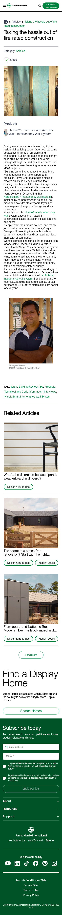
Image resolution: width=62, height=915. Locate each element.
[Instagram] (54, 863)
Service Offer (31, 885)
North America (16, 841)
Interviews (50, 392)
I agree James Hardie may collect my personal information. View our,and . (33, 766)
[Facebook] (35, 863)
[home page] (17, 9)
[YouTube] (8, 863)
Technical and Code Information (23, 392)
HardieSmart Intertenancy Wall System (27, 397)
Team (14, 387)
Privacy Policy (31, 895)
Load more (31, 655)
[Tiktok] (26, 863)
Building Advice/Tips (31, 387)
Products (50, 387)
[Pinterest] (45, 863)
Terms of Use (21, 766)
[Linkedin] (17, 863)
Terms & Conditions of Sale (31, 880)
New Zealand (35, 841)
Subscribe (31, 788)
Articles (16, 22)
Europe (49, 841)
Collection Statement (37, 766)
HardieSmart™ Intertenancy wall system (27, 196)
